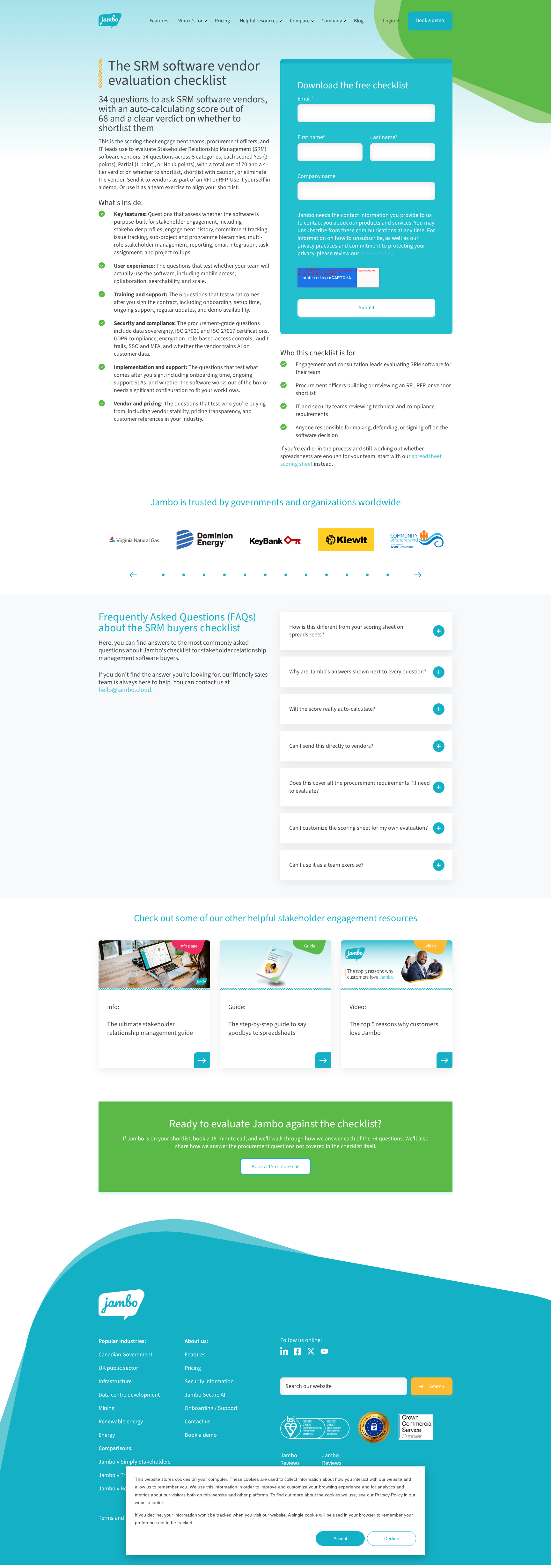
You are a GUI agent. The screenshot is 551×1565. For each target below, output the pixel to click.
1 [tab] (163, 575)
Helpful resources (259, 20)
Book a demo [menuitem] (201, 1435)
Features (159, 20)
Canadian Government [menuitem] (125, 1355)
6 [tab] (265, 575)
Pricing (222, 20)
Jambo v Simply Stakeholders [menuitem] (135, 1462)
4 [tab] (224, 575)
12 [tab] (387, 575)
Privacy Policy (376, 253)
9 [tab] (326, 575)
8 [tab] (306, 575)
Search (436, 1386)
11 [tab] (367, 575)
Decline (391, 1538)
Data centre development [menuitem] (129, 1395)
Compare (300, 20)
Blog (359, 20)
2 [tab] (183, 575)
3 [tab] (204, 575)
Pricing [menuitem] (193, 1368)
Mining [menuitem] (106, 1408)
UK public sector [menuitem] (118, 1368)
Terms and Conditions (125, 1518)
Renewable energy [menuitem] (121, 1422)
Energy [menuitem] (107, 1435)
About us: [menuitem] (196, 1341)
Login (389, 20)
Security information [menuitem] (209, 1381)
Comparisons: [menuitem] (116, 1448)
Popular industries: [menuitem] (122, 1341)
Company (331, 20)
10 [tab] (347, 575)
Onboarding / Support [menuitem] (211, 1408)
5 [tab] (245, 575)
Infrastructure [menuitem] (115, 1381)
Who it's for (190, 20)
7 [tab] (285, 575)
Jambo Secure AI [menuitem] (205, 1395)
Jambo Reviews (290, 1459)
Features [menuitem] (195, 1355)
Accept (340, 1538)
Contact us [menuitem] (197, 1422)
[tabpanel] (134, 539)
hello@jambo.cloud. (126, 690)
